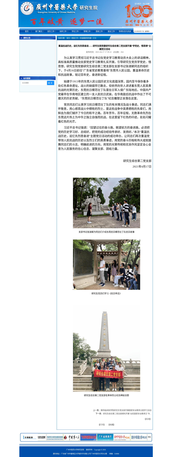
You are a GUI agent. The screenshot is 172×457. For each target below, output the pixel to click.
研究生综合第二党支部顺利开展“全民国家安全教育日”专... (127, 414)
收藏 (111, 425)
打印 (102, 425)
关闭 (148, 419)
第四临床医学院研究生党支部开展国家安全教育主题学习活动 (126, 410)
